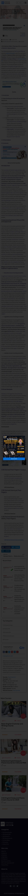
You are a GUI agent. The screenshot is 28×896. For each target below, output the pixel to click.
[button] (4, 437)
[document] (14, 448)
